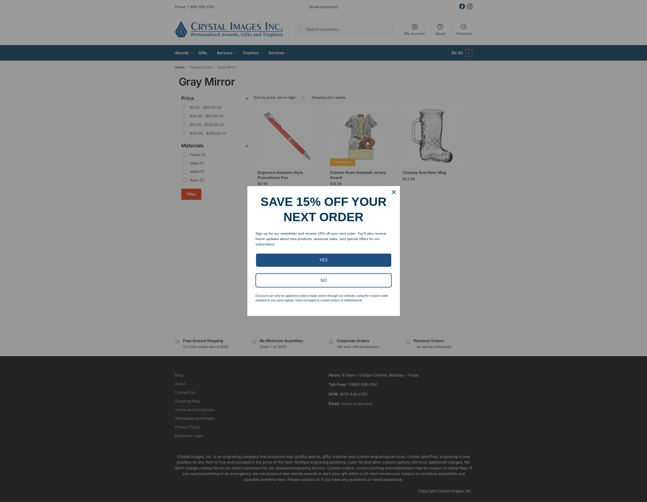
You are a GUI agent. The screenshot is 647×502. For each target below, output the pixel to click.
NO (324, 280)
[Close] (394, 192)
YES (323, 260)
